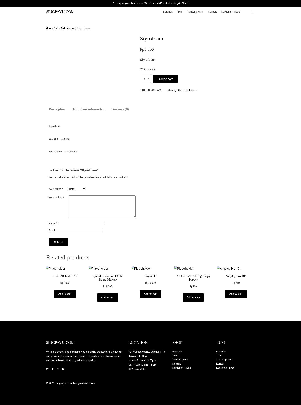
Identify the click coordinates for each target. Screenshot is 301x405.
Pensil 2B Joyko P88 (65, 276)
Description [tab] (57, 109)
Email (53, 230)
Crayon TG (150, 276)
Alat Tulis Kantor (65, 28)
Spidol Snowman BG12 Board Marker (108, 277)
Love (92, 383)
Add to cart (166, 79)
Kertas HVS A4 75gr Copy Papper (193, 277)
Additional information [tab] (89, 109)
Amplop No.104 (236, 276)
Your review (56, 197)
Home (49, 28)
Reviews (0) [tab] (120, 109)
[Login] (246, 11)
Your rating (56, 189)
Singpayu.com (60, 12)
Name (53, 223)
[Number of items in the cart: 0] (252, 11)
